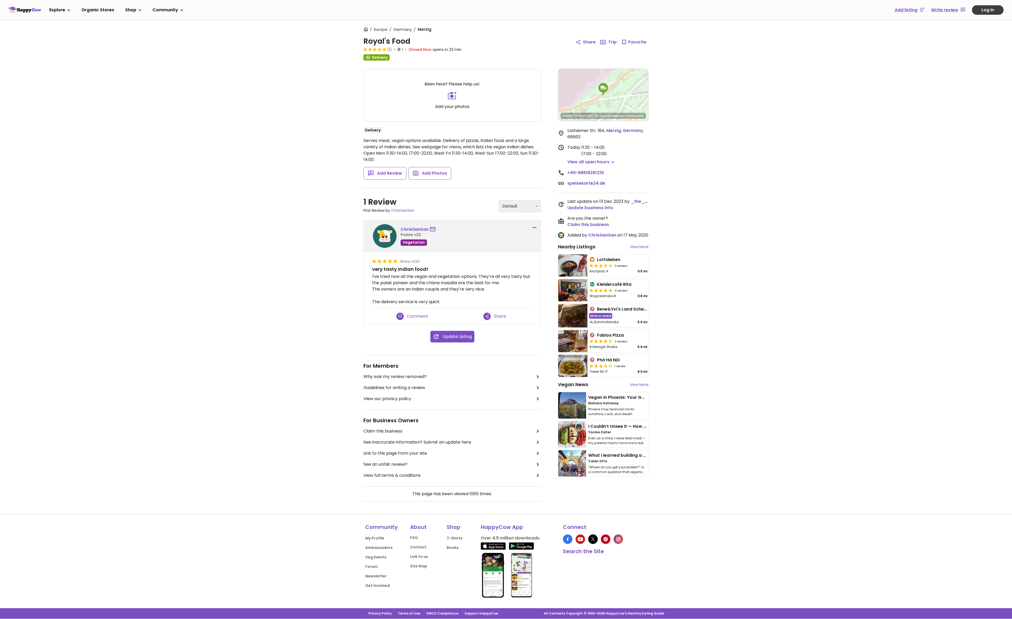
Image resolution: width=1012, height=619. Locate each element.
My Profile (374, 538)
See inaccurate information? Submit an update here (417, 442)
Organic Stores (97, 10)
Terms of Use (409, 613)
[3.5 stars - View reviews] (601, 265)
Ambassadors (379, 547)
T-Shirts (455, 538)
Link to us (419, 556)
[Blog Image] (572, 405)
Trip (612, 42)
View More (639, 246)
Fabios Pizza (610, 335)
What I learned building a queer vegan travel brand (643, 455)
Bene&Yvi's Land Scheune (624, 309)
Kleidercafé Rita (614, 284)
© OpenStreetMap (609, 116)
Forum (371, 566)
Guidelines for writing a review (394, 388)
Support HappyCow (481, 613)
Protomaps (584, 116)
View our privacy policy (387, 399)
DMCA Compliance (442, 613)
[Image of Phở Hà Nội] (572, 366)
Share (589, 42)
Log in (987, 10)
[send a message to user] (434, 229)
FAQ (414, 537)
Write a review (600, 316)
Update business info (590, 208)
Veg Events (375, 557)
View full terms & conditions (392, 475)
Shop (130, 10)
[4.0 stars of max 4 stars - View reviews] (601, 341)
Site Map (418, 566)
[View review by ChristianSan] (384, 236)
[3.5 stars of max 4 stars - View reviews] (601, 365)
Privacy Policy (380, 613)
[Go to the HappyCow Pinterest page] (605, 539)
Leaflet (568, 116)
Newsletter (376, 576)
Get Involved (377, 585)
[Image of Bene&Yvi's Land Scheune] (572, 315)
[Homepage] (24, 9)
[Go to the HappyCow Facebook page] (567, 539)
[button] (603, 89)
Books (453, 547)
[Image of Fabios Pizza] (572, 341)
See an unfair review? (385, 464)
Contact (418, 547)
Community (165, 10)
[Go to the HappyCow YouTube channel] (580, 539)
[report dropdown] (534, 227)
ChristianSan (402, 210)
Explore (57, 10)
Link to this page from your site (395, 453)
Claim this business (382, 431)
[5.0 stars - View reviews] (375, 49)
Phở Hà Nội (608, 360)
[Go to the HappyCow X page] (593, 539)
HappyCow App (502, 527)
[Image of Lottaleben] (572, 265)
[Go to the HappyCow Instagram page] (618, 539)
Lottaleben (608, 260)
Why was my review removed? (395, 377)
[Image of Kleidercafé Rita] (572, 290)
